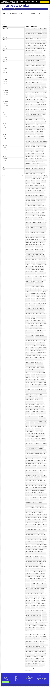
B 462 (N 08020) (36, 89)
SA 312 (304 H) (38, 144)
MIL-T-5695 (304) (28, 124)
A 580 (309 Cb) (45, 585)
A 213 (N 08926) (34, 463)
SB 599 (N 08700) (28, 446)
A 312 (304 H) (32, 138)
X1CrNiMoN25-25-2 (42, 566)
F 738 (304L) (32, 165)
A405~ (4, 110)
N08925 (45, 460)
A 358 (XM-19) (38, 57)
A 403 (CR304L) (28, 153)
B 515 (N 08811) (28, 509)
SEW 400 (27, 666)
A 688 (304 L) (32, 158)
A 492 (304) (44, 109)
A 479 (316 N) (28, 311)
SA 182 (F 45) (36, 622)
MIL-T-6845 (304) (34, 124)
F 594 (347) (44, 392)
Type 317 (39, 332)
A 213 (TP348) (37, 419)
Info (20, 8)
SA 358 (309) (40, 207)
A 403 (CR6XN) (33, 72)
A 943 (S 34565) (39, 45)
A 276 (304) (40, 104)
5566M (46, 97)
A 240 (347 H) (38, 404)
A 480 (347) (31, 387)
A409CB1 (4, 140)
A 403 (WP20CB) (5, 39)
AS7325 (34, 355)
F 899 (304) (39, 121)
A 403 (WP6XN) (5, 37)
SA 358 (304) (41, 131)
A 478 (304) (27, 109)
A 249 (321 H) (42, 367)
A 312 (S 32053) (33, 30)
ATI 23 (27, 89)
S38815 (36, 50)
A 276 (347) (44, 382)
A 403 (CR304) (36, 107)
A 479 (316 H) (38, 256)
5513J (31, 97)
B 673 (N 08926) (44, 468)
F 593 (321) (40, 355)
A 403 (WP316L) (5, 57)
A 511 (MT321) (36, 350)
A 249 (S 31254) (45, 514)
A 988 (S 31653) (33, 303)
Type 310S (32, 220)
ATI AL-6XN (36, 77)
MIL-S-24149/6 (43, 205)
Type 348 (39, 431)
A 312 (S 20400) (33, 613)
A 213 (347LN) (34, 414)
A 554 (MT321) (41, 350)
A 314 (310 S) (32, 212)
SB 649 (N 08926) (40, 473)
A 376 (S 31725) (28, 531)
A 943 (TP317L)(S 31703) (43, 337)
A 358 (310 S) (37, 212)
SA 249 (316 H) (33, 261)
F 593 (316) (32, 239)
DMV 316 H (32, 259)
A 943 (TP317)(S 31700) (29, 328)
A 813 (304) (44, 112)
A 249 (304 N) (44, 190)
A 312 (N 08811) (33, 504)
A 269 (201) (42, 568)
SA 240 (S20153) (35, 578)
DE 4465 (40, 561)
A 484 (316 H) (28, 257)
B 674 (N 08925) (44, 458)
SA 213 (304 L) (33, 170)
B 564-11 (44, 641)
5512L (32, 377)
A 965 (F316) (27, 237)
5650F (35, 588)
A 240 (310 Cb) (28, 598)
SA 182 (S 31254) (35, 522)
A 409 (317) (4, 132)
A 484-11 (41, 636)
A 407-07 (30, 666)
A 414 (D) (4, 167)
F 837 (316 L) (36, 283)
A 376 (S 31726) (33, 539)
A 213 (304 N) (34, 190)
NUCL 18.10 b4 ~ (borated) (40, 126)
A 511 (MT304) (32, 111)
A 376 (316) (35, 229)
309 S (26, 588)
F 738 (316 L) (27, 283)
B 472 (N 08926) (28, 468)
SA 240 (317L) (44, 338)
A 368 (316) (31, 229)
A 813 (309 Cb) (28, 586)
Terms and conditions (30, 677)
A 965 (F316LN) (28, 303)
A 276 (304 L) (27, 151)
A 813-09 (44, 636)
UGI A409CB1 (39, 608)
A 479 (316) (35, 230)
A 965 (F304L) (28, 161)
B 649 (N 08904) (37, 453)
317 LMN (44, 534)
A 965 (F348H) (36, 438)
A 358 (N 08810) (28, 492)
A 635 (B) (34, 627)
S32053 (36, 33)
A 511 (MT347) (40, 387)
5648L (43, 220)
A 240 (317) (43, 320)
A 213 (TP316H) (41, 252)
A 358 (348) (44, 421)
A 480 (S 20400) (44, 613)
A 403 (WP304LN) (5, 46)
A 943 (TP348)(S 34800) (33, 426)
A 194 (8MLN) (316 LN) (34, 293)
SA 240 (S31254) (40, 522)
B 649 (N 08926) (39, 468)
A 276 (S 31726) (39, 537)
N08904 (30, 455)
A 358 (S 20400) (39, 613)
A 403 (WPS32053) (5, 99)
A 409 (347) (4, 136)
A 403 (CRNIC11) (39, 504)
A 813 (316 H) (32, 257)
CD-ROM (5, 678)
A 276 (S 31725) (33, 529)
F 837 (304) (27, 121)
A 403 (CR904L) (28, 451)
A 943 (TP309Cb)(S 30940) (39, 586)
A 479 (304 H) (33, 139)
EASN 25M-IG (32, 556)
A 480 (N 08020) (33, 87)
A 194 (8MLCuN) (40, 512)
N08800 (27, 487)
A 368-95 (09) (44, 648)
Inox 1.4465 (36, 563)
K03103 (30, 630)
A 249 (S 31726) (28, 537)
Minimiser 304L (28, 168)
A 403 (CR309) (42, 202)
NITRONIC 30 (33, 615)
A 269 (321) (35, 345)
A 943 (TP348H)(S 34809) (29, 438)
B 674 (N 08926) (28, 470)
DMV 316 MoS (28, 239)
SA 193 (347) (32, 397)
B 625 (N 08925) (28, 458)
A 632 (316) (36, 234)
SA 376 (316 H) (43, 261)
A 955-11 (27, 653)
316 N (34, 305)
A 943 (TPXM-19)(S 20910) (39, 60)
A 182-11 (27, 634)
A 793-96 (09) (39, 651)
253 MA (40, 615)
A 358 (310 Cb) (28, 600)
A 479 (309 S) (41, 591)
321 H (38, 365)
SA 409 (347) (41, 401)
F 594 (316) (36, 239)
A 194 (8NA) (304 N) (28, 190)
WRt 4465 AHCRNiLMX (36, 566)
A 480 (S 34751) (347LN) (39, 416)
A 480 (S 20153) (28, 576)
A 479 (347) (27, 387)
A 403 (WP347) (5, 70)
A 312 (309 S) (37, 590)
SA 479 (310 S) (28, 220)
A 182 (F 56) (40, 33)
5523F (29, 588)
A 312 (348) (35, 421)
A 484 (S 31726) (41, 541)
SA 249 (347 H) (43, 411)
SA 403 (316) (36, 249)
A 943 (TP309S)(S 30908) (43, 595)
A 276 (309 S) (32, 590)
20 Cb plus (43, 84)
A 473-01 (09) (28, 649)
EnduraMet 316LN (43, 303)
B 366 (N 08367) (41, 77)
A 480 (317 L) (37, 335)
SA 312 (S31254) (33, 524)
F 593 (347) (40, 392)
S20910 (34, 63)
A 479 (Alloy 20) (28, 87)
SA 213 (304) (39, 129)
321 (26, 340)
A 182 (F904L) (42, 446)
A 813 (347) (27, 391)
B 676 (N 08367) (28, 80)
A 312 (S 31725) (39, 529)
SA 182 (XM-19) (38, 63)
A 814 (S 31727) (28, 549)
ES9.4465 (27, 563)
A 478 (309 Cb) (38, 583)
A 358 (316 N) (32, 310)
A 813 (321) (44, 352)
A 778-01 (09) (36, 656)
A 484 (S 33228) (45, 36)
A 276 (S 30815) (44, 617)
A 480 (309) (31, 203)
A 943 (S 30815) (28, 622)
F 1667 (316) (27, 242)
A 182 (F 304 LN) (28, 175)
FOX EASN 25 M (31, 563)
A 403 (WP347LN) (5, 74)
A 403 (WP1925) (5, 83)
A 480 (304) (35, 109)
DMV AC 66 (31, 38)
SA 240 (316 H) (28, 261)
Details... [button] (17, 2)
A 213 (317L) (32, 333)
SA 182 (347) (27, 397)
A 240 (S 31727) (33, 544)
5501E (29, 97)
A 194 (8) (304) (28, 102)
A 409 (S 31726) (5, 152)
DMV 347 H (40, 409)
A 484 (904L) (44, 451)
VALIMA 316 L (28, 291)
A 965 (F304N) (36, 197)
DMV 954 (27, 522)
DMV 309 (34, 205)
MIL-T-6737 (40, 394)
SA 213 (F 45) (41, 622)
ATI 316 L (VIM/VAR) (39, 279)
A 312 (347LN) (28, 416)
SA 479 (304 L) (38, 171)
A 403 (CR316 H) (33, 256)
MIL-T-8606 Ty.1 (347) (29, 396)
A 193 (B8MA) (28, 224)
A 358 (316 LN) (28, 298)
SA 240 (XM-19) (28, 65)
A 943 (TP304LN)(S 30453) (29, 185)
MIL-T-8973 (40, 166)
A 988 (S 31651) (33, 315)
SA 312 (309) (35, 207)
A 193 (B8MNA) (28, 306)
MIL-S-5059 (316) (42, 242)
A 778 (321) (40, 352)
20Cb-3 (40, 84)
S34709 (44, 409)
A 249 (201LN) (43, 573)
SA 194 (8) (35, 129)
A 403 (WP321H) (5, 68)
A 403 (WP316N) (5, 61)
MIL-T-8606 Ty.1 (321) (41, 357)
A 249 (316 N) (37, 308)
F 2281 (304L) (32, 166)
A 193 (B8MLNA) (28, 293)
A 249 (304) (27, 104)
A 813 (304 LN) (33, 183)
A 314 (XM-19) (33, 57)
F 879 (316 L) (41, 283)
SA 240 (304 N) (38, 198)
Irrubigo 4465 (41, 563)
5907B (27, 222)
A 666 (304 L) (27, 158)
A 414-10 (37, 666)
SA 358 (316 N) (33, 318)
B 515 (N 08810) (33, 497)
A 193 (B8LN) (33, 175)
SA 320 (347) (41, 399)
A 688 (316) (45, 234)
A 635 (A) (27, 627)
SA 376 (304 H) (43, 144)
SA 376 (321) (32, 364)
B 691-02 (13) (28, 644)
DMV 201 (27, 573)
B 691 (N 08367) (44, 80)
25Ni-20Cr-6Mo (40, 455)
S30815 (32, 622)
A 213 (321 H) (28, 367)
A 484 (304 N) (43, 193)
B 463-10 (46, 644)
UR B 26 (27, 477)
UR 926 (44, 475)
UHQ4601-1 (27, 612)
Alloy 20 (46, 87)
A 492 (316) (27, 232)
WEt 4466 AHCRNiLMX (29, 558)
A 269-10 (37, 634)
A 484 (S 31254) (39, 519)
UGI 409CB (30, 608)
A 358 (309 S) (27, 591)
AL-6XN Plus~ (32, 77)
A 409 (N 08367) (5, 143)
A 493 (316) (31, 232)
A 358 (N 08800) (35, 478)
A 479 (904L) (33, 451)
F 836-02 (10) (44, 653)
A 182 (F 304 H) (28, 136)
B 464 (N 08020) (28, 90)
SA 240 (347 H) (38, 411)
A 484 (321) (31, 350)
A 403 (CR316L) (28, 269)
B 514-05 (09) (28, 663)
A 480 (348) (27, 424)
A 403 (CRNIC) (40, 478)
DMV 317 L (37, 338)
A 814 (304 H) (32, 141)
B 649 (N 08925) (33, 458)
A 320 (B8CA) (44, 384)
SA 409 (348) (27, 431)
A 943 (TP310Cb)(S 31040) (29, 603)
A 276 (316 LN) (28, 296)
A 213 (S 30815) (28, 617)
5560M (34, 97)
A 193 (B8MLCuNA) (34, 512)
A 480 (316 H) (43, 256)
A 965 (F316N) (28, 315)
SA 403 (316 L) (43, 288)
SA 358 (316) (27, 249)
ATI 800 (27, 482)
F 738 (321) (27, 357)
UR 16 (34, 173)
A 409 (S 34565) (5, 158)
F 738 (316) (40, 239)
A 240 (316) (27, 225)
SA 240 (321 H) (38, 374)
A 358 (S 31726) (28, 539)
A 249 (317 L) (42, 333)
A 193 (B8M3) (44, 222)
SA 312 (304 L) (28, 171)
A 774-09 (32, 656)
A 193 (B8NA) (37, 188)
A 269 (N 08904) (28, 450)
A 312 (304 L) (32, 151)
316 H (26, 252)
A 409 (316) (4, 129)
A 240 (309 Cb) (28, 581)
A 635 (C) (40, 627)
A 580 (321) (27, 352)
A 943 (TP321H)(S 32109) (29, 372)
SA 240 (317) (34, 330)
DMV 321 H (40, 372)
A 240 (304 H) (43, 136)
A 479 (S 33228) (34, 36)
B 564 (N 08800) (28, 485)
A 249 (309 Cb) (33, 581)
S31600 (44, 244)
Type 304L (30, 173)
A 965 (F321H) (36, 372)
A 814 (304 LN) (38, 183)
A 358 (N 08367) (28, 72)
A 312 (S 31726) (44, 537)
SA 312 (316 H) (38, 261)
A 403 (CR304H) (28, 139)
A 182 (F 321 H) (42, 365)
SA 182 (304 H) (40, 143)
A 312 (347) (27, 384)
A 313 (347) (31, 384)
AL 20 (43, 87)
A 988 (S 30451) (41, 197)
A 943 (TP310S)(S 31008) (38, 217)
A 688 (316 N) (28, 313)
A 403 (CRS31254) (33, 517)
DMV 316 (43, 237)
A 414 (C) (4, 165)
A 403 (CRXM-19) (5, 35)
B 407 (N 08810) (33, 495)
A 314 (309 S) (42, 590)
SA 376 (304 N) (38, 200)
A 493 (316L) (41, 271)
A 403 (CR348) (32, 423)
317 (31, 320)
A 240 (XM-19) (28, 55)
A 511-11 (45, 649)
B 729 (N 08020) (44, 92)
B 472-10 (41, 641)
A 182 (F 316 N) (38, 305)
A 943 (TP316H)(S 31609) (43, 257)
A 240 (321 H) (38, 367)
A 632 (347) (36, 389)
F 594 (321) (44, 355)
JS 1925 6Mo (37, 472)
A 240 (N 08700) (37, 441)
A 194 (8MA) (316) (38, 224)
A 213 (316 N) (28, 308)
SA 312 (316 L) (38, 288)
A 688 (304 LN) (28, 183)
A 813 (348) (44, 424)
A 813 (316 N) (32, 313)
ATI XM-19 (36, 62)
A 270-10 (46, 639)
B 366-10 (34, 641)
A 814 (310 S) (32, 217)
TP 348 (36, 431)
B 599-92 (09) (37, 658)
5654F (29, 379)
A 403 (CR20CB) (43, 85)
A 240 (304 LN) (40, 176)
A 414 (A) (4, 162)
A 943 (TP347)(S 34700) (37, 391)
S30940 (45, 586)
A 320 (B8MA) (45, 227)
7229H (38, 379)
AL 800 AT (32, 505)
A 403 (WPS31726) (5, 96)
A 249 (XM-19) (33, 55)
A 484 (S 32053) (39, 31)
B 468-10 (30, 646)
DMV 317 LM (37, 534)
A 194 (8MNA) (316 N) (41, 306)
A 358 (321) (44, 347)
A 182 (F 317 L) (28, 333)
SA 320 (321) (41, 362)
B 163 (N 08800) (31, 482)
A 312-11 (44, 634)
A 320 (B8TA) (40, 347)
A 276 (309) (33, 202)
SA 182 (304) (30, 129)
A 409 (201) (4, 114)
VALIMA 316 (43, 251)
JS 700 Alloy (41, 445)
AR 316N (37, 315)
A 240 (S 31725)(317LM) (34, 527)
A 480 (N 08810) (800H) (40, 492)
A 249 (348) (45, 419)
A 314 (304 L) (37, 151)
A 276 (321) (40, 345)
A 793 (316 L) (27, 276)
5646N (27, 379)
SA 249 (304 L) (43, 170)
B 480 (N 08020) (39, 92)
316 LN (34, 291)
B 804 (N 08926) (39, 470)
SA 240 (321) (27, 362)
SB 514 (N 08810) (28, 502)
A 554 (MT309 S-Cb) (38, 585)
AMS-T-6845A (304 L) (29, 163)
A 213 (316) (43, 224)
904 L (38, 446)
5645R (42, 340)
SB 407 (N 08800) (43, 487)
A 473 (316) (27, 230)
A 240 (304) (42, 102)
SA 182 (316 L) (37, 286)
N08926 (41, 472)
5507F (30, 264)
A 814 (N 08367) (33, 75)
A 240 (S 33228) (28, 35)
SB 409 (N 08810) (40, 500)
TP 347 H (27, 414)
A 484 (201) (27, 571)
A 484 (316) (44, 230)
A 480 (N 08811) (44, 504)
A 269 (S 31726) (33, 537)
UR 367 (37, 84)
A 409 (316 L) (33, 269)
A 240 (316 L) (27, 266)
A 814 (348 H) (42, 436)
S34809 (40, 438)
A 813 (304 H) (28, 141)
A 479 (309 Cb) (43, 583)
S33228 (41, 38)
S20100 (30, 573)
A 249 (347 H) (42, 404)
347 (29, 377)
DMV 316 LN (38, 303)
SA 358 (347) (27, 401)
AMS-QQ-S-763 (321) (29, 355)
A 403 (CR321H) (37, 369)
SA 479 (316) (27, 251)
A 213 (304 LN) (35, 176)
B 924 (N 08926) (44, 470)
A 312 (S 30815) (28, 618)
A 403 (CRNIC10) (33, 492)
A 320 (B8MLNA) (43, 296)
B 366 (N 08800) (36, 482)
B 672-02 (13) (42, 658)
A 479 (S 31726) (28, 541)
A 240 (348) (41, 419)
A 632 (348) (40, 424)
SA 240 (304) (43, 129)
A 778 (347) (45, 389)
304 (26, 97)
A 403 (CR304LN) (43, 180)
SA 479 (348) (32, 431)
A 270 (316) (40, 225)
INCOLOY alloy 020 (43, 94)
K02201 (37, 627)
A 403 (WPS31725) (5, 94)
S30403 (45, 168)
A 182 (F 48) (30, 536)
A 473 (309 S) (32, 591)
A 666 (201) (31, 571)
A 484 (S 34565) (33, 45)
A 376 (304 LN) (38, 180)
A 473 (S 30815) (39, 618)
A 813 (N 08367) (28, 75)
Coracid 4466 (45, 554)
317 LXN (27, 536)
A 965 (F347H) (36, 409)
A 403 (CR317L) (33, 335)
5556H (35, 377)
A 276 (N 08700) (42, 441)
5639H (29, 99)
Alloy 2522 (37, 554)
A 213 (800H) (27, 490)
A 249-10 (34, 634)
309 (26, 202)
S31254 (30, 522)
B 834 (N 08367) (33, 82)
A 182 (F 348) (27, 419)
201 (26, 568)
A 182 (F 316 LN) (38, 291)
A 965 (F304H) (45, 141)
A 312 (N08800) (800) (29, 478)
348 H (42, 431)
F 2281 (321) (35, 357)
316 (35, 220)
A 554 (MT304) (37, 111)
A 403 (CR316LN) (38, 298)
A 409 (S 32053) (5, 156)
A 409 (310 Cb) (5, 125)
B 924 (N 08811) (39, 509)
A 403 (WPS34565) (5, 103)
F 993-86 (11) (32, 658)
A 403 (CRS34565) (34, 551)
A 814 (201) (40, 571)
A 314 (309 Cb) (28, 583)
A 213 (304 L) (41, 148)
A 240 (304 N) (39, 190)
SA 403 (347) (36, 401)
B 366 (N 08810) (28, 495)
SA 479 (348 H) (28, 441)
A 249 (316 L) (32, 266)
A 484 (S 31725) (36, 532)
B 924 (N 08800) (33, 485)
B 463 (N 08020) (42, 89)
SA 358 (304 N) (33, 200)
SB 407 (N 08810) (28, 500)
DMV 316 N (41, 315)
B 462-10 (37, 641)
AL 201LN (27, 578)
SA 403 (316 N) (43, 318)
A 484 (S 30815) (33, 620)
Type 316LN (30, 305)
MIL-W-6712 (31, 143)
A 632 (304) (27, 112)
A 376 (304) (31, 107)
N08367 (34, 84)
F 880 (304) (35, 121)
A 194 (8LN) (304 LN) (44, 175)
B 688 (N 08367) (33, 80)
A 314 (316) (35, 227)
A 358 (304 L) (41, 151)
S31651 (45, 315)
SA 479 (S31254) (28, 526)
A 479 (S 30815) (44, 618)
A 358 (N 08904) (43, 450)
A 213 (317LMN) (35, 536)
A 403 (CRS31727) (39, 546)
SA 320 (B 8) (36, 131)
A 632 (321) (31, 352)
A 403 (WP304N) (5, 48)
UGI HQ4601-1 (33, 610)
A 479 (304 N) (33, 193)
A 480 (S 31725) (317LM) (29, 532)
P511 (31, 63)
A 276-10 (41, 634)
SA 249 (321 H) (43, 374)
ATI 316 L (34, 279)
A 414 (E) (4, 169)
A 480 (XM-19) (33, 58)
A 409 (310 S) (4, 127)
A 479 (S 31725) (45, 531)
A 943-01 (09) (28, 639)
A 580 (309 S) (27, 595)
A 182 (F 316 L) (40, 264)
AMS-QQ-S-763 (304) (38, 116)
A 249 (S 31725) (41, 527)
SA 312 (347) (36, 399)
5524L (38, 220)
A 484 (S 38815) (28, 50)
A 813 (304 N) (37, 195)
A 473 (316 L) (37, 269)
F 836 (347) (31, 394)
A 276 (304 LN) (33, 178)
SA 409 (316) (41, 249)
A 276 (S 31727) (28, 546)
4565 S (44, 38)
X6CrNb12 (35, 612)
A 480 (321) (27, 350)
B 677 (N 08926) (33, 470)
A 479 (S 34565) (45, 43)
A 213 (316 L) (44, 264)
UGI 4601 (34, 608)
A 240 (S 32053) (33, 28)
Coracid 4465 (30, 561)
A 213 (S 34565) (32, 40)
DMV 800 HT (44, 509)
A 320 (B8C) (40, 384)
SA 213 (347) (41, 397)
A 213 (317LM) (28, 527)
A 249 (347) (35, 382)
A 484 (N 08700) (38, 443)
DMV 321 (37, 355)
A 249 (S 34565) (43, 40)
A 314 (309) (38, 202)
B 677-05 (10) (28, 661)
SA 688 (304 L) (43, 171)
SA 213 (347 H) (33, 411)
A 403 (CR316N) (42, 310)
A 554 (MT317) (41, 325)
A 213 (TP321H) (33, 367)
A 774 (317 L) (42, 335)
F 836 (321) (31, 357)
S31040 (39, 603)
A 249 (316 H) (32, 254)
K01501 (30, 627)
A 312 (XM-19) (28, 57)
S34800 (43, 426)
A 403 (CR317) (28, 323)
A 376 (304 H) (42, 138)
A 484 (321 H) (32, 370)
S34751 (31, 418)
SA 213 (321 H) (33, 374)
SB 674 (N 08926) (34, 475)
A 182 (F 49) (27, 40)
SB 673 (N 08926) (28, 475)
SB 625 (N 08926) (34, 473)
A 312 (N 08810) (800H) (41, 490)
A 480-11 (37, 636)
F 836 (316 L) (32, 283)
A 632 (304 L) (43, 156)
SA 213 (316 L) (42, 286)
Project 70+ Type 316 (34, 244)
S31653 (27, 305)
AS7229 (34, 392)
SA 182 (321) (27, 360)
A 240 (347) (31, 382)
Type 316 (39, 251)
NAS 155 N (32, 549)
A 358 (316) (27, 229)
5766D (32, 477)
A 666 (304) (31, 112)
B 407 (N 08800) (42, 482)
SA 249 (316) (32, 247)
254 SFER (27, 554)
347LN (30, 414)
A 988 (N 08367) (39, 75)
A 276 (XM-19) (43, 55)
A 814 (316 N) (37, 313)
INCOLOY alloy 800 (43, 485)
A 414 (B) (4, 163)
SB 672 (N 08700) (34, 446)
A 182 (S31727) (28, 544)
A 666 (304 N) (28, 195)
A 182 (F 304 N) (28, 188)
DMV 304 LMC (39, 163)
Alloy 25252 (40, 559)
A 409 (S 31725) (5, 151)
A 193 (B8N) (32, 188)
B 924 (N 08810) (44, 497)
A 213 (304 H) (33, 136)
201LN (33, 573)
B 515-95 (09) (32, 663)
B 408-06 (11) (39, 661)
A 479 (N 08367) (44, 72)
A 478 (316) (31, 230)
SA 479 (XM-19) (28, 67)
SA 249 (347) (32, 399)
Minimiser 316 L (33, 284)
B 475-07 (42, 646)
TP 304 (31, 134)
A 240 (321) (27, 345)
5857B (35, 99)
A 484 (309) (35, 203)
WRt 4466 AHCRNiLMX (36, 558)
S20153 (31, 578)
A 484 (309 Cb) (33, 585)
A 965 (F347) (43, 391)
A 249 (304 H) (28, 138)
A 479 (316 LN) (44, 298)
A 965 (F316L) (35, 278)
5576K (39, 340)
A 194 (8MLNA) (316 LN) (42, 293)
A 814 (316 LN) (28, 301)
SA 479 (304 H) (33, 146)
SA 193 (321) (32, 360)
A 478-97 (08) (32, 649)
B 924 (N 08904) (42, 453)
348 (45, 418)
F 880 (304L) (27, 166)
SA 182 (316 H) (40, 259)
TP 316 (36, 251)
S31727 (36, 549)
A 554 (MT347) (28, 389)
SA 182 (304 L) (28, 170)
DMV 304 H (27, 143)
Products (7, 8)
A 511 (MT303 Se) (36, 232)
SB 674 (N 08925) (28, 463)
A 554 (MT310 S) (38, 215)
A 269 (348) (27, 421)
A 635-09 (41, 666)
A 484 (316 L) (37, 271)
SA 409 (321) (41, 364)
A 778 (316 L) (41, 274)
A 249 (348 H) (42, 433)
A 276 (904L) (33, 450)
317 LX (41, 526)
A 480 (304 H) (38, 139)
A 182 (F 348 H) (28, 433)
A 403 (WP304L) (5, 44)
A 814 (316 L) (37, 276)
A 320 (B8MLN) (38, 296)
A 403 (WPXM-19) (5, 107)
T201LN (45, 578)
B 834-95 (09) (37, 644)
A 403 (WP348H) (5, 77)
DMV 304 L (34, 163)
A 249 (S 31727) (38, 544)
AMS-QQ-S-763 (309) (29, 205)
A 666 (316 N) (42, 311)
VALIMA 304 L (38, 173)
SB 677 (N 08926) (40, 475)
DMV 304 (27, 119)
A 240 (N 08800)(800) (44, 477)
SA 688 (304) (27, 134)
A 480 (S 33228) (39, 36)
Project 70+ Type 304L (34, 168)
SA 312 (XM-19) (38, 65)
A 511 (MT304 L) (28, 156)
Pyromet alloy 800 (31, 487)
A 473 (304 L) (37, 153)
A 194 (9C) (43, 67)
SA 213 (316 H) (45, 259)
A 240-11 (30, 634)
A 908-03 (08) (44, 651)
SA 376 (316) (32, 249)
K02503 (44, 627)
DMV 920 (38, 94)
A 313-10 (36, 648)
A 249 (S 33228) (33, 35)
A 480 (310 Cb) (43, 600)
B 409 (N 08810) (44, 495)
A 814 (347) (31, 391)
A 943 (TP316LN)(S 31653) (34, 301)
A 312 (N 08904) (38, 450)
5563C (37, 97)
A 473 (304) (45, 107)
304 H (42, 134)
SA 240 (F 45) (45, 622)
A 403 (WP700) (5, 79)
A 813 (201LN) (38, 576)
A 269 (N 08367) (28, 70)
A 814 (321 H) (42, 370)
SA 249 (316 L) (33, 288)
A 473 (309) (27, 203)
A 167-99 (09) (41, 656)
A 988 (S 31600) (32, 237)
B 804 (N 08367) (28, 82)
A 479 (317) (45, 323)
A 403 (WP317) (5, 63)
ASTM (26, 670)
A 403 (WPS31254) (5, 92)
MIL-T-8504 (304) (39, 124)
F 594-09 (35, 653)
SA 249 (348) (41, 428)
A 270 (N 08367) (33, 70)
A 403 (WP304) (5, 41)
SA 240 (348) (36, 428)
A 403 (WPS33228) (5, 101)
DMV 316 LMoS (28, 281)
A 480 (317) (27, 325)
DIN (31, 670)
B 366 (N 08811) (28, 507)
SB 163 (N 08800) (37, 487)
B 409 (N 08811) (44, 507)
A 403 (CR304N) (28, 193)
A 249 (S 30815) (39, 617)
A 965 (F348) (39, 426)
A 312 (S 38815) (28, 48)
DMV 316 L (44, 279)
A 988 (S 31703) (28, 338)
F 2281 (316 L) (28, 284)
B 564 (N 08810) (39, 497)
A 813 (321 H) (37, 370)
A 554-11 (27, 651)
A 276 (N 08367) (39, 70)
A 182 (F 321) (39, 342)
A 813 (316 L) (32, 276)
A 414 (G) (4, 173)
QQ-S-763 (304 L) (40, 168)
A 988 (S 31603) (40, 278)
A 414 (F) (4, 171)
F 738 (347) (27, 394)
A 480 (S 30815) (28, 620)
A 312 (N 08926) (39, 465)
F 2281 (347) (35, 394)
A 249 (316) (31, 225)
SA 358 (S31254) (39, 524)
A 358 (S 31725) (44, 529)
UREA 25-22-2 (40, 564)
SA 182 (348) (27, 428)
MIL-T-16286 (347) (35, 396)
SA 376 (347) (32, 401)
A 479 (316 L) (27, 271)
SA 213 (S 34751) (35, 418)
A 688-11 (27, 641)
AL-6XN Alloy (27, 77)
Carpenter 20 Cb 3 (33, 94)
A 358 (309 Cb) (33, 583)
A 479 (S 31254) (28, 519)
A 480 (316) (40, 230)
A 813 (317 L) (32, 337)
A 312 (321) (44, 345)
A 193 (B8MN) (43, 305)
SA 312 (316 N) (28, 318)
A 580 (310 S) (43, 215)
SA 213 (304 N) (33, 198)
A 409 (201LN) (5, 116)
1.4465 (33, 559)
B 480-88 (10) (28, 648)
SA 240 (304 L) (38, 170)
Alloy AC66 (27, 38)
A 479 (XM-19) (28, 58)
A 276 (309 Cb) (38, 581)
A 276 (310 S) (42, 210)
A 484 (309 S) (32, 593)
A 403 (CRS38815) (5, 33)
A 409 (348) (4, 138)
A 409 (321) (4, 134)
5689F (45, 340)
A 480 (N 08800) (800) (29, 480)
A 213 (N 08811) (40, 502)
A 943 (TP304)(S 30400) (36, 114)
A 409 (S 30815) (5, 147)
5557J (31, 340)
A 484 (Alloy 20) (39, 87)
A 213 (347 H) (28, 404)
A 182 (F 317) (35, 320)
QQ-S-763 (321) (40, 359)
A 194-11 (35, 639)
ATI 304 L (42, 117)
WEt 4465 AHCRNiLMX (29, 566)
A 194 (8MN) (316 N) (34, 306)
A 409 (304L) (33, 153)
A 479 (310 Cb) (38, 600)
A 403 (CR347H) (37, 406)
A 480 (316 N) (32, 311)
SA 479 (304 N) (43, 200)
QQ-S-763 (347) (41, 396)
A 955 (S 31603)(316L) (29, 278)
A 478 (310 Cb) (33, 600)
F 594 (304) (35, 119)
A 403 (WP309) (5, 50)
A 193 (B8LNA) (38, 175)
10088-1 (40, 663)
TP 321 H (27, 377)
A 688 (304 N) (32, 195)
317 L (42, 332)
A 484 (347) (35, 387)
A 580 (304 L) (38, 156)
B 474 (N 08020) (28, 92)
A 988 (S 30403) (33, 161)
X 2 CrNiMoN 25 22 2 (29, 559)
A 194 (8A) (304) (33, 102)
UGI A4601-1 (43, 608)
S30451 (45, 197)
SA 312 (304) (32, 131)
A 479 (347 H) (43, 406)
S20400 (37, 615)
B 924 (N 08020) (28, 94)
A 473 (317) (36, 323)
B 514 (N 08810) (28, 497)
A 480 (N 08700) (33, 443)
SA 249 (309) (30, 207)
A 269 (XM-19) (38, 55)
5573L (40, 220)
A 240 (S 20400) (28, 613)
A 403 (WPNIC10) (5, 88)
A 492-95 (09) (37, 649)
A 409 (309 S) (4, 123)
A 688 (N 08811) (28, 505)
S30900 (27, 207)
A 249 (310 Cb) (33, 598)
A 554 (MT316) (28, 234)
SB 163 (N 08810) (42, 499)
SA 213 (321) (41, 360)
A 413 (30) (4, 160)
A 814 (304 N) (42, 195)
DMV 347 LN (27, 418)
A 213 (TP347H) (33, 404)
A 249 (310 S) (37, 210)
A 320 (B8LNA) (28, 180)
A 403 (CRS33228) (5, 30)
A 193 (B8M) (35, 222)
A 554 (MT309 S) (43, 593)
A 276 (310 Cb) (38, 598)
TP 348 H (32, 441)
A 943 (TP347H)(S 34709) (29, 409)
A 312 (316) (27, 227)
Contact (28, 679)
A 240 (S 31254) (39, 514)
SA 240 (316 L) (28, 288)
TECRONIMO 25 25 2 (28, 564)
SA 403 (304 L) (33, 171)
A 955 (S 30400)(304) (43, 114)
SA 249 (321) (32, 362)
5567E (27, 99)
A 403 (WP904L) (5, 81)
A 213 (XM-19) (40, 53)
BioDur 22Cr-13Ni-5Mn (42, 62)
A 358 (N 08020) (37, 85)
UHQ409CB (37, 610)
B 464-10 (27, 646)
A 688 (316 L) (32, 274)
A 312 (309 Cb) (43, 581)
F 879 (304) (31, 121)
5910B (41, 99)
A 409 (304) (4, 118)
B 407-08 (35, 661)
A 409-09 (30, 636)
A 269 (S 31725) (28, 529)
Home (16, 676)
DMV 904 (27, 455)
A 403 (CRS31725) (33, 531)
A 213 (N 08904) (28, 448)
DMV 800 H (27, 499)
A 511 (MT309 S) (37, 593)
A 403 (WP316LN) (5, 59)
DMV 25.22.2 (27, 556)
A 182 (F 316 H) (31, 252)
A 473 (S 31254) (45, 517)
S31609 (36, 259)
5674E (32, 379)
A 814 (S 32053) (28, 33)
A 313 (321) (27, 347)
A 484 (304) (40, 109)
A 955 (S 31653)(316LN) (42, 301)
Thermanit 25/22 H (35, 564)
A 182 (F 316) (30, 222)
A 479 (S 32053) (28, 31)
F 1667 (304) (44, 121)
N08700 (46, 445)
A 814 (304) (27, 114)
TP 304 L (27, 173)
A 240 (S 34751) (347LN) (40, 414)
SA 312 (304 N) (28, 200)
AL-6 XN (43, 75)
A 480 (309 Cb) (28, 585)
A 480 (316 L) (32, 271)
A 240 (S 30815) (33, 617)
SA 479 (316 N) (28, 320)
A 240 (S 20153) (37, 573)
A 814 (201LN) (43, 576)
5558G (38, 377)
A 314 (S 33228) (44, 35)
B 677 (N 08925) (28, 460)
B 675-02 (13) (28, 643)
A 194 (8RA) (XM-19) (35, 53)
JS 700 (38, 445)
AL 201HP (44, 571)
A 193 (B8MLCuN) (28, 512)
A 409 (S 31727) (5, 154)
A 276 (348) (31, 421)
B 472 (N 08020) (39, 90)
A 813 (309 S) (32, 595)
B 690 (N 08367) (39, 80)
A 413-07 (34, 666)
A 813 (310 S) (27, 217)
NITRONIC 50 (27, 63)
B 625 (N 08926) (33, 468)
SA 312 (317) (43, 330)
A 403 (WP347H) (5, 72)
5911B (44, 99)
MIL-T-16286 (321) (34, 359)
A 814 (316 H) (37, 257)
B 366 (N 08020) (31, 89)
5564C (40, 97)
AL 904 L (27, 453)
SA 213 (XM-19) (43, 63)
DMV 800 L (38, 485)
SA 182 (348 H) (44, 438)
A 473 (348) (40, 423)
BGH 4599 (35, 603)
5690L (46, 220)
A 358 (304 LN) (33, 180)
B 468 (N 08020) (33, 90)
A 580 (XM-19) (43, 58)
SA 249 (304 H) (33, 144)
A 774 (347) (40, 389)
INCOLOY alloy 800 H (33, 499)
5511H (27, 148)
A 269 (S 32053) (44, 28)
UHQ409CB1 (42, 610)
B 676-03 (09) (32, 643)
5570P (37, 340)
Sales (12, 8)
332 (29, 477)
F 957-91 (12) (27, 658)
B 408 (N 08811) (39, 507)
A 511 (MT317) (36, 325)
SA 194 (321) (36, 360)
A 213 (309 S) (38, 588)
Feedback (28, 680)
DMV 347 (37, 392)
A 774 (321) (35, 352)
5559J (34, 340)
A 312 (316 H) (37, 254)
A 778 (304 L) (41, 158)
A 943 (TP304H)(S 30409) (38, 141)
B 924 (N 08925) (33, 460)
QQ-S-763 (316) (40, 244)
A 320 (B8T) (35, 347)
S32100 (44, 359)
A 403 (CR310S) (42, 212)
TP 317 (36, 332)
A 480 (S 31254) (33, 519)
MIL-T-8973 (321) (28, 359)
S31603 (33, 286)
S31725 (41, 534)
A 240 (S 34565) (38, 40)
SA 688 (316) (32, 251)
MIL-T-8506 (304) (28, 126)
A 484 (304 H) (43, 139)
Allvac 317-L (33, 338)
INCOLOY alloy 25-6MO (40, 460)
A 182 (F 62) (39, 67)
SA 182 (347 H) (28, 411)
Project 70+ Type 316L (39, 284)
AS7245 (39, 117)
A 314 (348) (40, 421)
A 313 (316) (31, 227)
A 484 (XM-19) (38, 58)
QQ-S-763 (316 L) (28, 286)
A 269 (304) (31, 104)
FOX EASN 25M (37, 556)
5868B (38, 99)
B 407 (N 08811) (33, 507)
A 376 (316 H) (28, 256)
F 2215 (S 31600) (32, 242)
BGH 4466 (41, 554)
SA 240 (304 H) (28, 144)
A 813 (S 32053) (44, 31)
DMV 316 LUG (33, 281)
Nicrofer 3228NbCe (36, 38)
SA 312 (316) (36, 247)
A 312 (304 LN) (38, 178)
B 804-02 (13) (32, 644)
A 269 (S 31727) (44, 544)
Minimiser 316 (28, 244)
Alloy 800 (44, 480)
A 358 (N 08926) (44, 465)
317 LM (38, 526)
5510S (29, 340)
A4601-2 (27, 608)
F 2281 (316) (37, 242)
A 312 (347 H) (28, 406)
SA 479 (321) (27, 365)
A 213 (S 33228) (45, 33)
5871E (35, 477)
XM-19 (35, 67)
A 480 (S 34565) (28, 45)
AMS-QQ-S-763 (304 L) (39, 161)
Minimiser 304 (33, 126)
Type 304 (34, 134)
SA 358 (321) (27, 364)
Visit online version (6, 681)
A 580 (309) (40, 203)
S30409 (35, 143)
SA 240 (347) (27, 399)
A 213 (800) (38, 477)
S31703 (41, 338)
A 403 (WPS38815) (5, 105)
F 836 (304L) (36, 165)
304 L (40, 146)
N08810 (38, 499)
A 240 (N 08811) (28, 504)
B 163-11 (32, 661)
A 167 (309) (29, 202)
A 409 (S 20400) (5, 145)
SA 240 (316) (27, 247)
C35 (26, 561)
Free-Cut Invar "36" (34, 445)
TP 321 (31, 365)
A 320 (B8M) (40, 227)
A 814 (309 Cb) (33, 586)
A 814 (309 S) (37, 595)
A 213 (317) (39, 320)
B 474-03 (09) (38, 646)
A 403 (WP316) (28, 605)
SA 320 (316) (41, 247)
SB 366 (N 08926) (28, 473)
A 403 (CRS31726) (39, 539)
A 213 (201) (29, 568)
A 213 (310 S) (27, 210)
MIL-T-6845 (36, 166)
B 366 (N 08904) (31, 453)
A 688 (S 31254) (44, 519)
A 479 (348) (45, 423)
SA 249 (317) (39, 330)
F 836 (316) (44, 239)
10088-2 (43, 663)
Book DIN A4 (5, 677)
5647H (32, 148)
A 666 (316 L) (27, 274)
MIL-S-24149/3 (38, 205)
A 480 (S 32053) (33, 31)
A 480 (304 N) (38, 193)
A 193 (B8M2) (40, 222)
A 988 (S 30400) (32, 116)
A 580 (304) (41, 111)
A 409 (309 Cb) (5, 121)
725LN (34, 554)
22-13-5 (39, 50)
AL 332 (38, 480)
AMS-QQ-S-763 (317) (41, 328)
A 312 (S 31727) (33, 546)
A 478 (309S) (37, 591)
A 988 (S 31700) (35, 328)
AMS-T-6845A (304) (28, 117)
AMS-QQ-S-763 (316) (38, 237)
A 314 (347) (35, 384)
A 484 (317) (31, 325)
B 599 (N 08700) (44, 443)
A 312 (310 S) (27, 212)
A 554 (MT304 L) (33, 156)
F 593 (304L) (43, 163)
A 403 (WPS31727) (40, 625)
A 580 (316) (32, 234)
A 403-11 (27, 636)
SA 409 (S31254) (45, 524)
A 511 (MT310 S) (33, 215)
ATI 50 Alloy (32, 62)
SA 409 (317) (32, 332)
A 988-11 (30, 641)
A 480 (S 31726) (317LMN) (34, 541)
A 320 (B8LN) (43, 178)
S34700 (45, 396)
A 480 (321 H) (28, 370)
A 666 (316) (40, 234)
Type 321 (34, 365)
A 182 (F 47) (44, 526)
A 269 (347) (40, 382)
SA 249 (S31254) (28, 524)
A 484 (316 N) (37, 311)
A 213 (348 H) (33, 433)
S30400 (27, 129)
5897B (35, 379)
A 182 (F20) (27, 85)
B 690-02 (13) (42, 643)
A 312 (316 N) (28, 310)
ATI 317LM (32, 534)
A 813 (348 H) (37, 436)
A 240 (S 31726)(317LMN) (42, 536)
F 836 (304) (43, 119)
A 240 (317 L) (37, 333)
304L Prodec (44, 146)
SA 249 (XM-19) (33, 65)
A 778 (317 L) (27, 337)
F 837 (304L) (40, 165)
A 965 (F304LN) (36, 185)
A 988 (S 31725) (28, 534)
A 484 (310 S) (27, 215)
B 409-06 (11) (44, 661)
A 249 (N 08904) (41, 448)
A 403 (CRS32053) (5, 28)
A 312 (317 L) (27, 335)
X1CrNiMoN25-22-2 (42, 558)
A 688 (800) (34, 480)
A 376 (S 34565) (28, 43)
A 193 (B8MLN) (44, 291)
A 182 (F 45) (43, 615)
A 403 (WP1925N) (5, 85)
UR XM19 (32, 67)
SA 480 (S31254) (33, 526)
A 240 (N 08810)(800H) (34, 490)
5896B (27, 342)
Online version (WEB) (6, 679)
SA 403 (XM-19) (44, 65)
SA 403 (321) (36, 364)
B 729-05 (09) (32, 648)
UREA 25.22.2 (42, 556)
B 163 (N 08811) (42, 505)
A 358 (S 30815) (33, 618)
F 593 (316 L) (37, 281)
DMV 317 (27, 330)
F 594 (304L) (27, 165)
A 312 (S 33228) (39, 35)
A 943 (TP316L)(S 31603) (43, 276)
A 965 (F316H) (28, 259)
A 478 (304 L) (42, 153)
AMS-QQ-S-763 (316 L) (29, 279)
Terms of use (29, 678)
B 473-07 (34, 646)
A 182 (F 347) (42, 379)
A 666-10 (35, 651)
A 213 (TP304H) (38, 136)
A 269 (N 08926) (28, 465)
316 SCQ (27, 264)
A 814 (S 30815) (44, 620)
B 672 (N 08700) (28, 445)
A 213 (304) (38, 102)
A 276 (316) (44, 225)
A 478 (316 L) (42, 269)
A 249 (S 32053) (38, 28)
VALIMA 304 (38, 134)
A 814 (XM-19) (33, 60)
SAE (29, 670)
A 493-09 (41, 649)
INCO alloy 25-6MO (32, 472)
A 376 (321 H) (32, 369)
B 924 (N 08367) (39, 82)
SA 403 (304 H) (28, 146)
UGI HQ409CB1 (28, 610)
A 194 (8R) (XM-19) (28, 53)
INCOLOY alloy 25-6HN (29, 84)
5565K (43, 97)
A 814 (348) (27, 426)
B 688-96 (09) (37, 643)
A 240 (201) (33, 568)
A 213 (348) (32, 419)
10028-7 (36, 663)
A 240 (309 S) (43, 588)
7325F (32, 342)
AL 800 (41, 480)
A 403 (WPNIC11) (5, 90)
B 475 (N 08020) (33, 92)
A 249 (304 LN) (45, 176)
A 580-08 (39, 639)
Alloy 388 (32, 50)
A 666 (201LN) (33, 576)
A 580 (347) (32, 389)
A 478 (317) (40, 323)
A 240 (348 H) (38, 433)
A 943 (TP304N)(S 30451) (29, 197)
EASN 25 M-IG (44, 561)
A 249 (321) (31, 345)
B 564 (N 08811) (33, 509)
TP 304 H (37, 146)
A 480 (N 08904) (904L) (39, 451)
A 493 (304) (27, 111)
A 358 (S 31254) (28, 517)
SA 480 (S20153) (40, 578)
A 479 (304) (31, 109)
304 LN (41, 173)
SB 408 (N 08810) (34, 500)
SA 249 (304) (27, 131)
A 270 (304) (35, 104)
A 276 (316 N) (42, 308)
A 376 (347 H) (32, 406)
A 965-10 (42, 639)
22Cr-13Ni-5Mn (43, 50)
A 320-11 (40, 648)
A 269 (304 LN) (28, 178)
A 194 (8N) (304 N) (42, 188)
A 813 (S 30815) (39, 620)
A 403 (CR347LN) (33, 416)
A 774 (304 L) (37, 158)
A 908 (31, 114)
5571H (41, 377)
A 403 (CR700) (28, 443)
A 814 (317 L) (37, 337)
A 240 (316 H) (28, 254)
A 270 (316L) (41, 266)
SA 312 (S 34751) (41, 418)
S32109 (44, 372)
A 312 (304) (44, 104)
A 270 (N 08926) (33, 465)
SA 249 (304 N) (43, 198)
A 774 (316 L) (37, 274)
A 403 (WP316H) (5, 55)
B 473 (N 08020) (44, 90)
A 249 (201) (38, 568)
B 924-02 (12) (42, 644)
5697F (32, 99)
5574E (32, 588)
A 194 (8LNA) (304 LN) (29, 176)
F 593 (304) (30, 119)
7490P (35, 342)
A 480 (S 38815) (45, 48)
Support (15, 8)
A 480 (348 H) (28, 436)
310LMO (30, 554)
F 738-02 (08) (39, 653)
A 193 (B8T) (43, 342)
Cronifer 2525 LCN (35, 561)
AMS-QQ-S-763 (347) (29, 392)
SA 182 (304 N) (28, 198)
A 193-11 (32, 639)
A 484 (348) (31, 424)
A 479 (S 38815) (39, 48)
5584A (33, 264)
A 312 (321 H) (28, 369)
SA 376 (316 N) (38, 318)
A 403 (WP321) (5, 66)
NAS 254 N (32, 33)
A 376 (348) (27, 423)
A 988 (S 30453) (41, 185)
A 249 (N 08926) (45, 463)
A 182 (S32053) (28, 28)
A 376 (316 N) (37, 310)
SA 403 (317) (27, 332)
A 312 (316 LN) (33, 296)
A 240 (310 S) (32, 210)
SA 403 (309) (44, 207)
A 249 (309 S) (27, 590)
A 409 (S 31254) (5, 149)
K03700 (45, 625)
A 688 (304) (35, 112)
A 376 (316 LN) (33, 298)
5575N (44, 377)
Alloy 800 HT (37, 505)
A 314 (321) (31, 347)
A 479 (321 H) (43, 369)
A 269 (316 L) (37, 266)
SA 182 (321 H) (28, 374)
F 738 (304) (39, 119)
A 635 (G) (27, 630)
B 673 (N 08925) (39, 458)
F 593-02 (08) (31, 653)
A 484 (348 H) (32, 436)
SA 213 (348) (32, 428)
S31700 (30, 330)
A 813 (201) (35, 571)
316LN (31, 291)
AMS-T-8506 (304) (34, 117)
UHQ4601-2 (31, 612)
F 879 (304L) (45, 165)
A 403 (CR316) (40, 229)
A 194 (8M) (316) (33, 224)
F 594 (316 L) (42, 281)
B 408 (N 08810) (39, 495)
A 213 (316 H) (36, 252)
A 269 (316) (35, 225)
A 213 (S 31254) (34, 514)
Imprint (28, 676)
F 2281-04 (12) (28, 656)
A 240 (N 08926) (39, 463)
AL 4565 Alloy (44, 45)
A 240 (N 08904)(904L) (34, 448)
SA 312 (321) (36, 362)
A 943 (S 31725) (41, 532)
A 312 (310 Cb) (43, 598)
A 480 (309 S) (27, 593)
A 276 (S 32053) (28, 30)
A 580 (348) (35, 424)
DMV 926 (27, 472)
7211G (30, 342)
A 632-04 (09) (31, 651)
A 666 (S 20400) (28, 615)
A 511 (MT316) (42, 232)
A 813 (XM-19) (28, 60)
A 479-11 (34, 636)
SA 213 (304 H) (45, 143)
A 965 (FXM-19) (28, 62)
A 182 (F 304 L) (36, 148)
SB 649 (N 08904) (35, 455)
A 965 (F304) (27, 116)
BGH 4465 (44, 559)
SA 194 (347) (36, 397)
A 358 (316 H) (42, 254)
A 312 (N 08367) (44, 70)
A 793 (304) (40, 112)
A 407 (3, 112)
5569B (30, 148)
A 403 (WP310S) (5, 52)
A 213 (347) (27, 382)
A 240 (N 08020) (32, 85)
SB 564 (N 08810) (34, 502)
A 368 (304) (27, 107)
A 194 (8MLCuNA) (28, 514)
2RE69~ (37, 559)
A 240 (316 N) (32, 308)
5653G (36, 264)
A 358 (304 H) (37, 138)
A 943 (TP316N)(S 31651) (43, 313)
